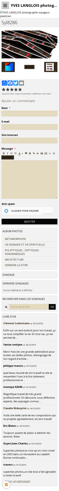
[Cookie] (6, 484)
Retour (29, 66)
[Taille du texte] (15, 153)
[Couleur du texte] (20, 153)
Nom (5, 108)
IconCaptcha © (47, 214)
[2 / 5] (7, 90)
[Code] (50, 153)
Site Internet (10, 135)
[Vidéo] (46, 153)
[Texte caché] (38, 153)
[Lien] (34, 153)
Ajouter (29, 221)
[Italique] (8, 153)
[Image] (42, 153)
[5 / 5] (20, 90)
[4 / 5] (16, 90)
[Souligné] (11, 153)
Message (7, 148)
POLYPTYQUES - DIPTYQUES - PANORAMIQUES (22, 252)
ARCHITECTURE (14, 259)
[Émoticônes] (54, 153)
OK (52, 307)
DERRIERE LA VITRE (16, 265)
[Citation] (26, 153)
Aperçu (9, 157)
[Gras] (4, 153)
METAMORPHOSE (15, 239)
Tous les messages (17, 481)
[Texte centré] (30, 153)
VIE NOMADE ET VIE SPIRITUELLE (25, 244)
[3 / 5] (12, 90)
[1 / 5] (3, 90)
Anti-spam (8, 204)
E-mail (5, 121)
